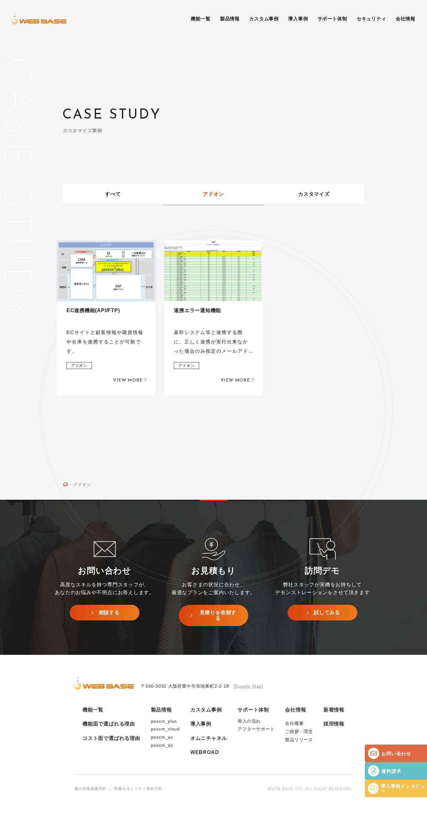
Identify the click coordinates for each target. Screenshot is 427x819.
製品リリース (299, 739)
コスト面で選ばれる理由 (111, 738)
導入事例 (298, 18)
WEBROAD (204, 752)
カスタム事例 (264, 18)
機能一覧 (200, 18)
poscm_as (162, 737)
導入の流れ (249, 721)
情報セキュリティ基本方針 (138, 788)
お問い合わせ (396, 753)
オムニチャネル (208, 738)
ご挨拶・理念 (299, 731)
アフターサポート (256, 729)
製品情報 (161, 709)
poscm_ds (162, 745)
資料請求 (391, 771)
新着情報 (334, 709)
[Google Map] (248, 686)
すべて (113, 194)
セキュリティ (371, 18)
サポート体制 (332, 18)
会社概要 (294, 723)
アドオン (213, 194)
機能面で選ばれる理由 (109, 723)
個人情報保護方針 (90, 788)
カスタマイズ (314, 194)
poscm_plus (164, 721)
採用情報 (334, 723)
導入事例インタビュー (403, 788)
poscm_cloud (165, 729)
